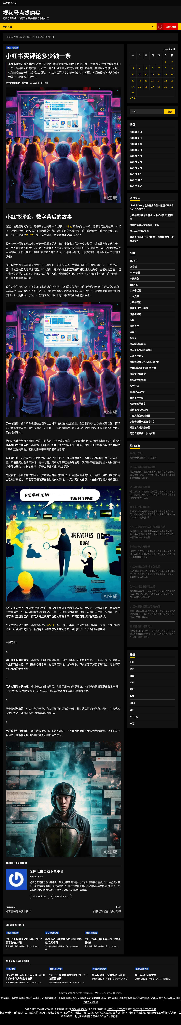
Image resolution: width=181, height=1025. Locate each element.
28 (159, 86)
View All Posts (61, 896)
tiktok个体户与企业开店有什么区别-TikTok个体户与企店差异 (26, 976)
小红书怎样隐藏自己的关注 (145, 606)
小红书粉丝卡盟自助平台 (142, 421)
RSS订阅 (134, 716)
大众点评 (134, 296)
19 (146, 80)
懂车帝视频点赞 (138, 373)
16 (172, 74)
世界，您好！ (137, 453)
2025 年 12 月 (136, 179)
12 (146, 74)
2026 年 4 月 (136, 155)
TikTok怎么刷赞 (137, 391)
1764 (132, 682)
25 (139, 86)
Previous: (18, 909)
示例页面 (7, 26)
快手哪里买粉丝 (138, 344)
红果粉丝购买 (96, 998)
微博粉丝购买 (18, 998)
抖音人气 (134, 326)
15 (165, 74)
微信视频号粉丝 (127, 998)
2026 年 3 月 (136, 161)
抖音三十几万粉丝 (140, 546)
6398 (132, 703)
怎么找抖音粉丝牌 (140, 487)
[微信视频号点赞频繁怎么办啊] (112, 969)
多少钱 (30, 235)
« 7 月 (133, 98)
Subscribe (171, 26)
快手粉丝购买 (32, 998)
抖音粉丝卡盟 (149, 1008)
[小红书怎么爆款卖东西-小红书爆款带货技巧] (63, 933)
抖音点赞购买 (142, 998)
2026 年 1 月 (136, 173)
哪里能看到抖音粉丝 (141, 626)
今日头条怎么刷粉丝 (140, 415)
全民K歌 (134, 284)
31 (133, 93)
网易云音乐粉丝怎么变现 (142, 433)
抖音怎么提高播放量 (140, 427)
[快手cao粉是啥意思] (155, 969)
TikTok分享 (11, 969)
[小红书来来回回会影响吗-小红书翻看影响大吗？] (24, 933)
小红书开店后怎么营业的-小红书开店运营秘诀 (68, 976)
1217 (132, 669)
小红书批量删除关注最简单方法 (147, 526)
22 (165, 80)
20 (152, 80)
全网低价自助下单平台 (18, 82)
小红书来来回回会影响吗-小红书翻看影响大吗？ (24, 940)
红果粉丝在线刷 (138, 379)
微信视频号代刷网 (139, 409)
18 (139, 80)
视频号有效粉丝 (90, 1002)
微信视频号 (135, 314)
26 (146, 86)
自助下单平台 (136, 397)
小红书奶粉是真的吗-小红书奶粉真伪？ (103, 940)
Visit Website (39, 896)
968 (131, 709)
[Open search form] (153, 26)
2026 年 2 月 (136, 167)
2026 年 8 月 (136, 132)
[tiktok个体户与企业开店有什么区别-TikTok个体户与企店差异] (26, 969)
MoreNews (100, 992)
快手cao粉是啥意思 (139, 231)
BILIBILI (133, 260)
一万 (132, 723)
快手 (132, 320)
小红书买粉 (135, 302)
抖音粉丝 (111, 1008)
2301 (132, 689)
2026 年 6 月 (136, 144)
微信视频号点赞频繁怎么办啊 (144, 225)
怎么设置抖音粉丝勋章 (142, 467)
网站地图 (137, 1008)
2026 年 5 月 (136, 150)
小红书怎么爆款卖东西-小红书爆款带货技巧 (63, 940)
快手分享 (134, 385)
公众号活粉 (135, 290)
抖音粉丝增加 (156, 998)
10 (133, 74)
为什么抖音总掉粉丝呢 (142, 586)
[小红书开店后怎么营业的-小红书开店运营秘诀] (69, 969)
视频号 (133, 338)
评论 (26, 216)
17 (133, 80)
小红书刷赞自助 (13, 48)
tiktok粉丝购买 (110, 998)
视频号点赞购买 (21, 12)
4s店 (132, 696)
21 (159, 80)
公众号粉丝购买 (64, 998)
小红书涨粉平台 (56, 969)
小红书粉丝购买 (48, 998)
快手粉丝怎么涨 (142, 969)
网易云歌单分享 (138, 403)
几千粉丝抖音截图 (140, 507)
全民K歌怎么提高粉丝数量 (143, 367)
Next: (107, 909)
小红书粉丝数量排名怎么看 (145, 566)
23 (172, 80)
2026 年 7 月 (136, 138)
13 (152, 74)
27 (152, 86)
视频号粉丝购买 (81, 998)
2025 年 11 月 (136, 185)
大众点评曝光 (136, 356)
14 (159, 74)
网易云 (133, 332)
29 (165, 86)
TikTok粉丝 (135, 272)
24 (133, 86)
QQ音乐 (133, 266)
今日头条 (134, 278)
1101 (132, 662)
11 (139, 74)
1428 (132, 675)
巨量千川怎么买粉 (139, 308)
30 (172, 86)
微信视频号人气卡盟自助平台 (144, 362)
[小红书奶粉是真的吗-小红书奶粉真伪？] (103, 933)
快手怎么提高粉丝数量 (141, 350)
